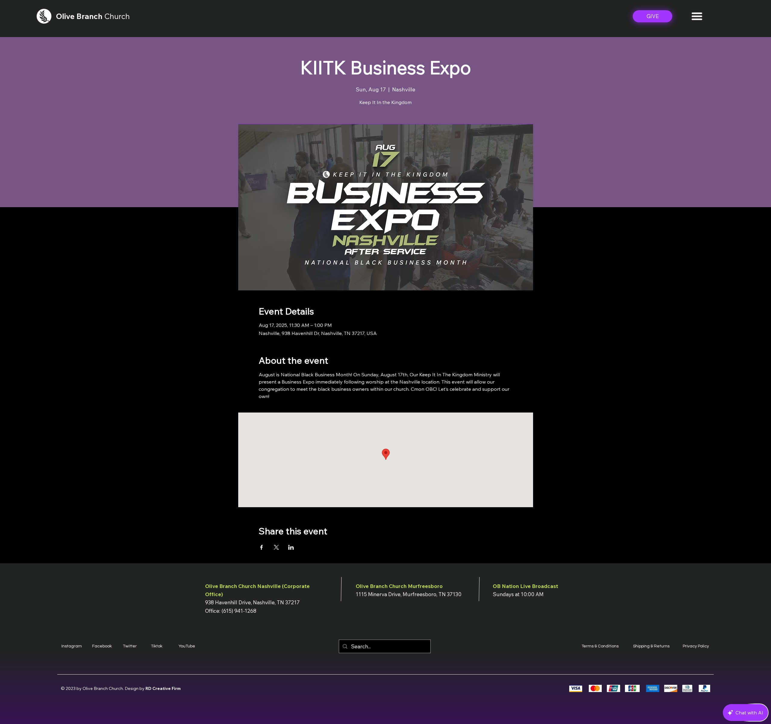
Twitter (130, 646)
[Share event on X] (276, 547)
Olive (66, 16)
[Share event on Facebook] (261, 547)
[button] (697, 16)
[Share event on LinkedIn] (291, 547)
